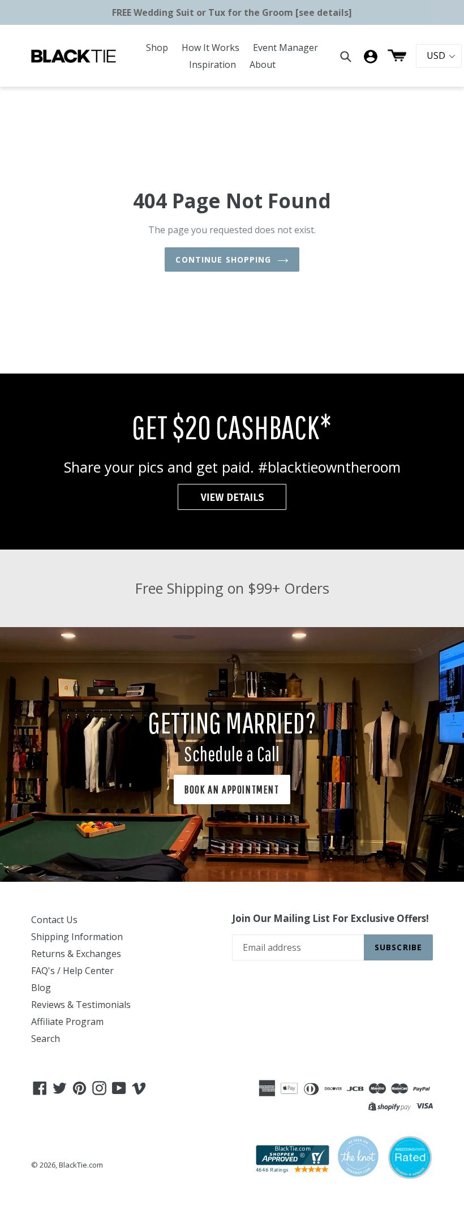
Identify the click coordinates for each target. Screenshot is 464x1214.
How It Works (210, 47)
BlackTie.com (81, 1165)
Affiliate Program (67, 1021)
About (263, 64)
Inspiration (212, 64)
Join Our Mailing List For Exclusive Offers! (330, 918)
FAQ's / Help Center (72, 970)
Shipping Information (77, 936)
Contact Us (54, 919)
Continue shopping (223, 259)
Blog (41, 987)
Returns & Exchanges (76, 953)
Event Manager (285, 47)
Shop (157, 47)
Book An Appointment (231, 789)
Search (45, 1038)
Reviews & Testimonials (81, 1004)
